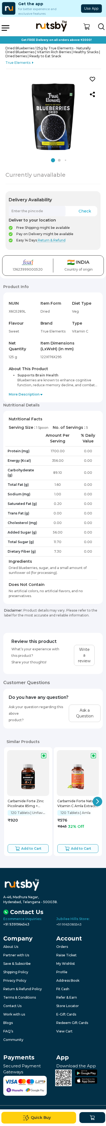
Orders (62, 947)
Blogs (8, 1023)
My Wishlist (65, 964)
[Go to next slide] (97, 801)
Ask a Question (84, 713)
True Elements (17, 63)
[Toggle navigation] (5, 28)
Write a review (84, 655)
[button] (86, 26)
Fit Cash (62, 989)
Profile (61, 972)
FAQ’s (8, 1031)
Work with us (14, 1014)
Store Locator (67, 1006)
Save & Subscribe (17, 964)
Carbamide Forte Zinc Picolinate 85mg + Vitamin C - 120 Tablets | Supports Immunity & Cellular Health (27, 804)
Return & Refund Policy (22, 989)
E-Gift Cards (66, 1014)
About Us (10, 947)
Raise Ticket (66, 955)
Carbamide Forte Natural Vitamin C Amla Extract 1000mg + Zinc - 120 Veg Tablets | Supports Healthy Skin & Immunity (77, 804)
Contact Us (12, 1006)
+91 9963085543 (69, 924)
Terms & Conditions (19, 997)
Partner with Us (16, 955)
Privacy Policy (14, 980)
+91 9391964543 (16, 924)
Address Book (67, 980)
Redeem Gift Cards (72, 1023)
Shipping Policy (15, 972)
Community (13, 1040)
